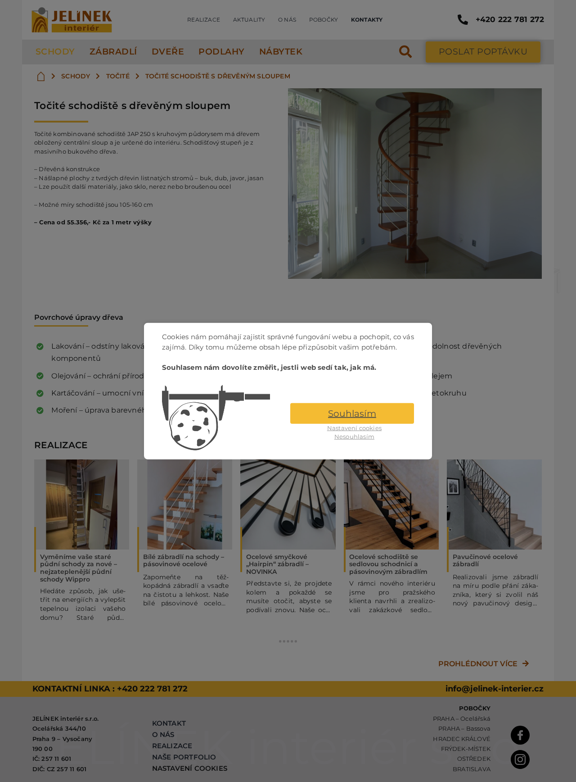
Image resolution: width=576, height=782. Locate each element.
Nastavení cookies (354, 427)
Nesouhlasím (354, 436)
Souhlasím (352, 413)
